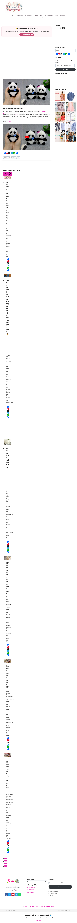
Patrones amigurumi (37, 906)
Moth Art (9, 121)
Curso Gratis (63, 15)
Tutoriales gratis (49, 15)
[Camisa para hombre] (71, 96)
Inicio (11, 15)
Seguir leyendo (38, 920)
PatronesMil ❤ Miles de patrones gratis (64, 910)
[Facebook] (64, 28)
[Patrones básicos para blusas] (71, 117)
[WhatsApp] (56, 28)
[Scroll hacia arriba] (75, 916)
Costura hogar (19, 15)
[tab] (5, 858)
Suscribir (65, 69)
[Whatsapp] (19, 894)
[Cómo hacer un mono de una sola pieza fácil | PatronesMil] (60, 96)
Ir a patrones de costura (27, 34)
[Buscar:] (65, 50)
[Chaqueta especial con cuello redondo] (60, 106)
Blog (56, 15)
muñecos (13, 157)
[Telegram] (62, 28)
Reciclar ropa (28, 15)
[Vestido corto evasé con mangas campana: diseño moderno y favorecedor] (60, 137)
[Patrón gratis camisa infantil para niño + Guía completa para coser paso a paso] (71, 127)
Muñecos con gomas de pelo (45, 165)
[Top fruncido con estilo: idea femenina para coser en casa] (60, 117)
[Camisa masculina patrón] (60, 127)
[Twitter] (9, 894)
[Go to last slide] (5, 173)
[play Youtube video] (26, 137)
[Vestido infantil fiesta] (71, 106)
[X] (60, 28)
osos (18, 157)
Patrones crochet (38, 15)
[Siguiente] (9, 173)
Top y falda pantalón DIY (7, 165)
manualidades (7, 157)
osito (16, 114)
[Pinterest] (58, 28)
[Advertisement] (46, 6)
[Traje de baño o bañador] (71, 137)
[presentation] (7, 177)
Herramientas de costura (38, 18)
